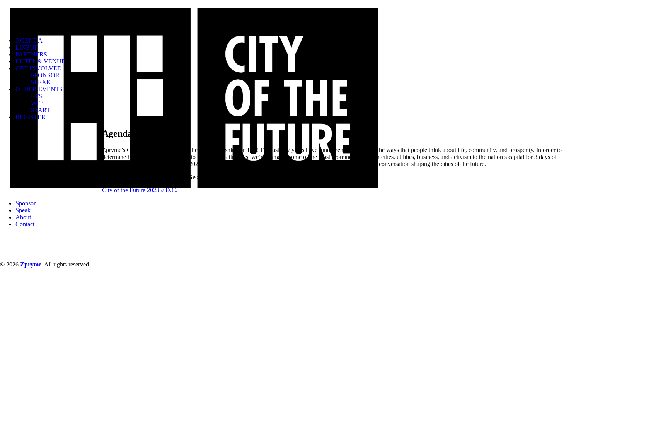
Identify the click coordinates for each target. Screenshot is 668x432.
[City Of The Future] (334, 15)
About (23, 217)
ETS (36, 96)
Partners (31, 54)
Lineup (26, 47)
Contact (24, 224)
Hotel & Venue (40, 61)
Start (40, 110)
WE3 (37, 103)
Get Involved (38, 68)
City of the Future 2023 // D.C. (139, 190)
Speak (41, 82)
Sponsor (45, 75)
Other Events (39, 89)
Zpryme (30, 264)
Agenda (29, 40)
